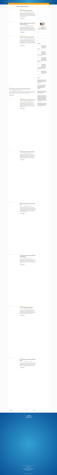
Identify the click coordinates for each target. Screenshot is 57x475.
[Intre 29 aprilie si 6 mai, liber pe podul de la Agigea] (14, 382)
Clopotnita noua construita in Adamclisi (27, 99)
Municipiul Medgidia (30, 3)
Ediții (25, 3)
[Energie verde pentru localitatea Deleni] (14, 60)
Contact (34, 465)
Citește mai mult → (22, 18)
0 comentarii (31, 25)
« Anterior (11, 410)
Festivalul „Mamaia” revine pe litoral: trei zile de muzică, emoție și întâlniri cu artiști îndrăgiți (42, 47)
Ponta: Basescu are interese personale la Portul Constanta (19, 88)
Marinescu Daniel (27, 25)
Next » (34, 410)
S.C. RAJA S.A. (40, 3)
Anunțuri (44, 3)
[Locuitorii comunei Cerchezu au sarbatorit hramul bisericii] (14, 278)
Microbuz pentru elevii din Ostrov (26, 10)
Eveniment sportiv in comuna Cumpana (27, 151)
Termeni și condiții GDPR (29, 465)
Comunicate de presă (21, 3)
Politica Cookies (24, 465)
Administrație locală (11, 3)
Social (16, 3)
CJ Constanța (35, 3)
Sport (20, 150)
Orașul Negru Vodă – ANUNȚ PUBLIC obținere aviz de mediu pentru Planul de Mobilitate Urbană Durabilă (42, 92)
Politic (10, 87)
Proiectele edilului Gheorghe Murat (26, 307)
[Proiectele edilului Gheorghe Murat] (14, 330)
